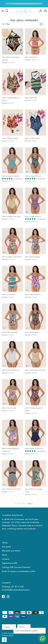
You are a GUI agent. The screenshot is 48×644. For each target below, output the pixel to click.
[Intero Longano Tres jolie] (12, 201)
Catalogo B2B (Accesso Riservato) (16, 567)
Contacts (5, 559)
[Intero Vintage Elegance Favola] (12, 82)
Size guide (6, 546)
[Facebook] (3, 596)
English (7, 627)
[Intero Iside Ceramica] (35, 279)
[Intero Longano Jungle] (12, 122)
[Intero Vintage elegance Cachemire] (12, 433)
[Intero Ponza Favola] (12, 392)
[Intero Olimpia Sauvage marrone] (12, 41)
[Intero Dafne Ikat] (35, 41)
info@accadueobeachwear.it (18, 589)
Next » (30, 503)
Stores (4, 554)
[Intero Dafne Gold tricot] (12, 354)
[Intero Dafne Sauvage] (12, 316)
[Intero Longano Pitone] (35, 160)
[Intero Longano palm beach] (12, 241)
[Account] (40, 11)
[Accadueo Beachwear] (24, 11)
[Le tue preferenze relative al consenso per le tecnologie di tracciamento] (4, 639)
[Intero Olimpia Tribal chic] (12, 473)
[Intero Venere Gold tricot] (35, 433)
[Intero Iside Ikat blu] (12, 279)
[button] (7, 178)
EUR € (21, 627)
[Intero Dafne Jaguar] (35, 316)
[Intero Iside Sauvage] (35, 241)
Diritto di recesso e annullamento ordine (18, 571)
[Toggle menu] (2, 11)
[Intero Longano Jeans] (35, 122)
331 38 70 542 (17, 586)
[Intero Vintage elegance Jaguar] (35, 392)
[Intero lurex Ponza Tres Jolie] (35, 354)
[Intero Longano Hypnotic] (12, 160)
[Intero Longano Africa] (35, 201)
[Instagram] (8, 596)
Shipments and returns (11, 550)
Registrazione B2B (9, 563)
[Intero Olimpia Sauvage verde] (35, 473)
